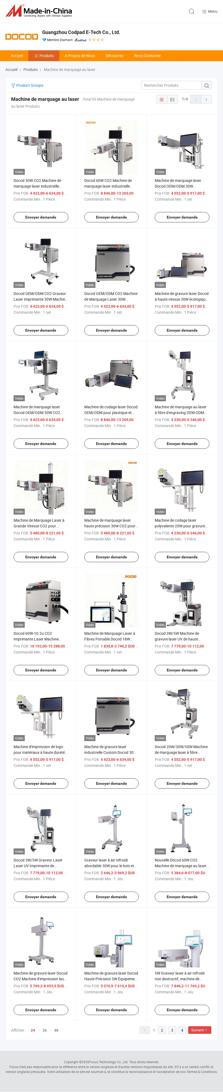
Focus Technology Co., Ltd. (108, 1062)
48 (56, 1030)
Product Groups (29, 85)
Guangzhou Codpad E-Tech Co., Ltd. (81, 32)
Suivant (197, 1029)
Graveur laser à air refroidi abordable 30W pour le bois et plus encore (109, 865)
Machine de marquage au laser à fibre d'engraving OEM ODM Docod (180, 412)
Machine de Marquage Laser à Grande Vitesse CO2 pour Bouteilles (39, 526)
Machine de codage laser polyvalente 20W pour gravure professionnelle (180, 526)
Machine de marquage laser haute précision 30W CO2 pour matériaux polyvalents (109, 526)
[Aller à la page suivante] (206, 99)
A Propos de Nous (80, 55)
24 (33, 1030)
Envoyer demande (40, 217)
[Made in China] (39, 10)
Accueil (17, 55)
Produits (46, 55)
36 (44, 1030)
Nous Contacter (147, 55)
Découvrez (114, 55)
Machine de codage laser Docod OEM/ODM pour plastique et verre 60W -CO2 (111, 412)
